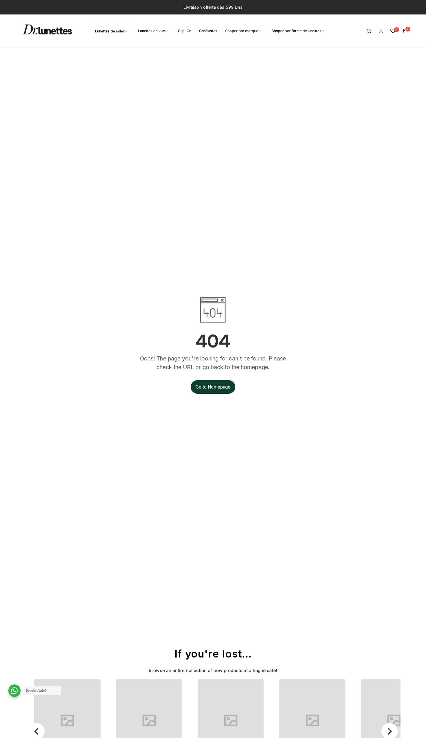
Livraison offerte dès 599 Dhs (213, 7)
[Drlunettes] (40, 31)
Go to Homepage (213, 387)
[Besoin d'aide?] (14, 690)
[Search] (369, 31)
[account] (381, 31)
